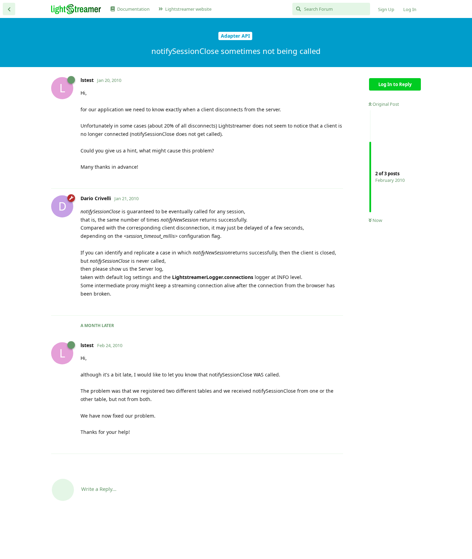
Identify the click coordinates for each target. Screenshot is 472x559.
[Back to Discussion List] (9, 9)
